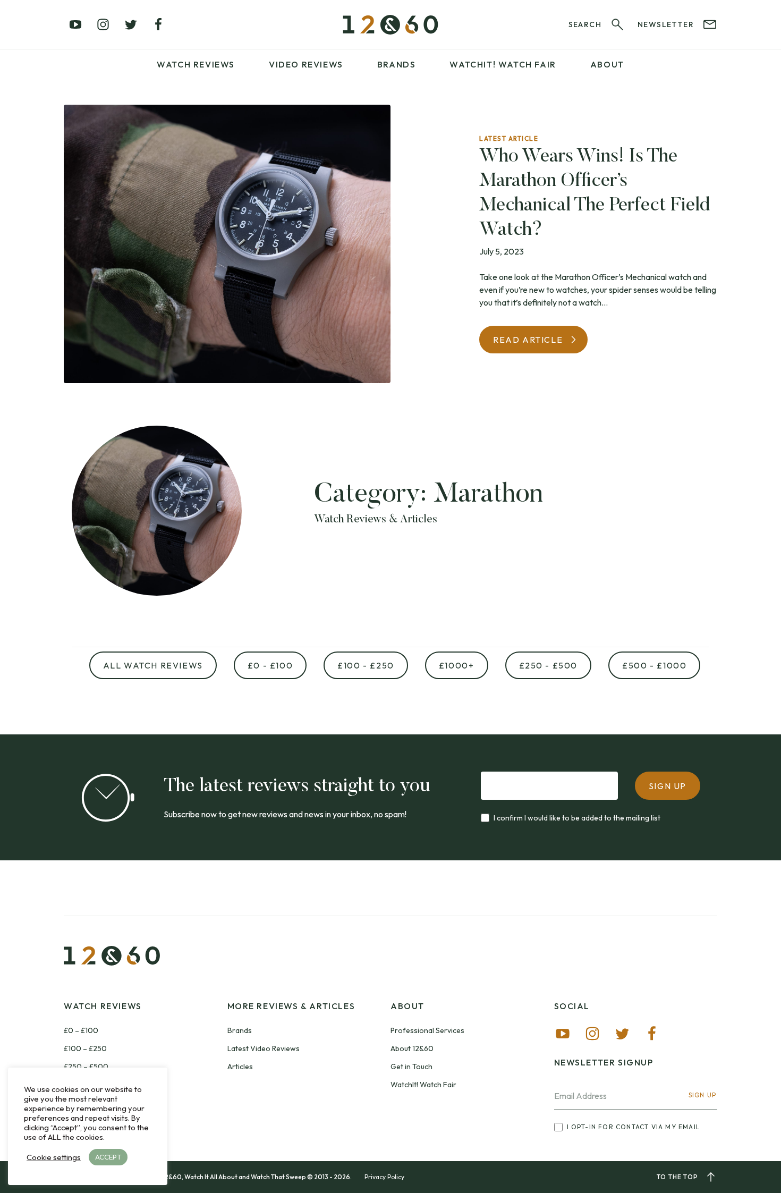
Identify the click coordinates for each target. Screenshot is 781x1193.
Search (584, 24)
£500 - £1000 (654, 665)
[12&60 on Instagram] (103, 24)
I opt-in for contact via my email (633, 1127)
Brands (396, 64)
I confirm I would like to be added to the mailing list (577, 818)
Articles (240, 1066)
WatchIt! (502, 64)
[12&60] (390, 25)
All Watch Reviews (153, 665)
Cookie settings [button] (54, 1157)
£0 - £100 (270, 665)
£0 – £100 (81, 1030)
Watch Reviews (196, 64)
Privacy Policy (384, 1177)
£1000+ (456, 665)
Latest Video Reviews (263, 1048)
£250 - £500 (548, 665)
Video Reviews (306, 64)
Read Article (528, 339)
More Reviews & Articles (291, 1006)
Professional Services (427, 1030)
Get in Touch (411, 1066)
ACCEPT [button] (108, 1157)
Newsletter (666, 24)
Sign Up (702, 1095)
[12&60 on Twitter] (130, 24)
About (607, 64)
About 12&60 (412, 1048)
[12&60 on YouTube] (75, 24)
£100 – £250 (85, 1048)
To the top (677, 1177)
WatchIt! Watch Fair (423, 1084)
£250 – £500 (86, 1066)
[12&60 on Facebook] (158, 24)
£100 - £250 (365, 665)
